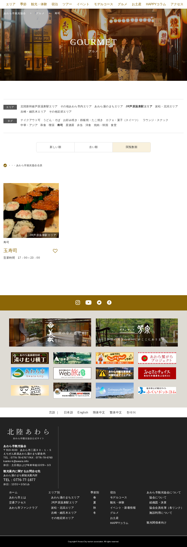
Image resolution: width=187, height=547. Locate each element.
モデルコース (103, 4)
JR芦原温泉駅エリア (139, 106)
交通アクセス (17, 502)
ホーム (13, 492)
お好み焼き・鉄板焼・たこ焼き (83, 120)
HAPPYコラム (156, 4)
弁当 (80, 125)
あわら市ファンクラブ (23, 507)
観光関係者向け (157, 522)
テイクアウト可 (31, 120)
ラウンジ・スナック (156, 120)
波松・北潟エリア (166, 106)
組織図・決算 (157, 502)
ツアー (67, 4)
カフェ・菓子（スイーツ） (123, 120)
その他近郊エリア (60, 111)
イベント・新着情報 (123, 507)
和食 (43, 125)
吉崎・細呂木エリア (33, 111)
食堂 (114, 125)
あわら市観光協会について (164, 492)
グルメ (122, 4)
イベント (83, 4)
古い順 (93, 147)
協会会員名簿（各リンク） (166, 507)
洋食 (88, 125)
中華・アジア (29, 125)
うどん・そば (51, 120)
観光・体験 (39, 4)
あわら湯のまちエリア (108, 106)
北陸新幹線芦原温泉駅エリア (39, 106)
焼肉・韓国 (101, 125)
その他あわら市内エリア (76, 106)
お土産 (136, 4)
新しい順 (55, 147)
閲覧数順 (131, 147)
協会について (157, 497)
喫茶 (52, 125)
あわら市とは (17, 497)
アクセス (177, 4)
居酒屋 (70, 125)
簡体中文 (99, 412)
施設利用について (160, 512)
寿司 (60, 125)
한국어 (131, 412)
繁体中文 (116, 412)
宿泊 (55, 4)
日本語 (68, 412)
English (83, 412)
